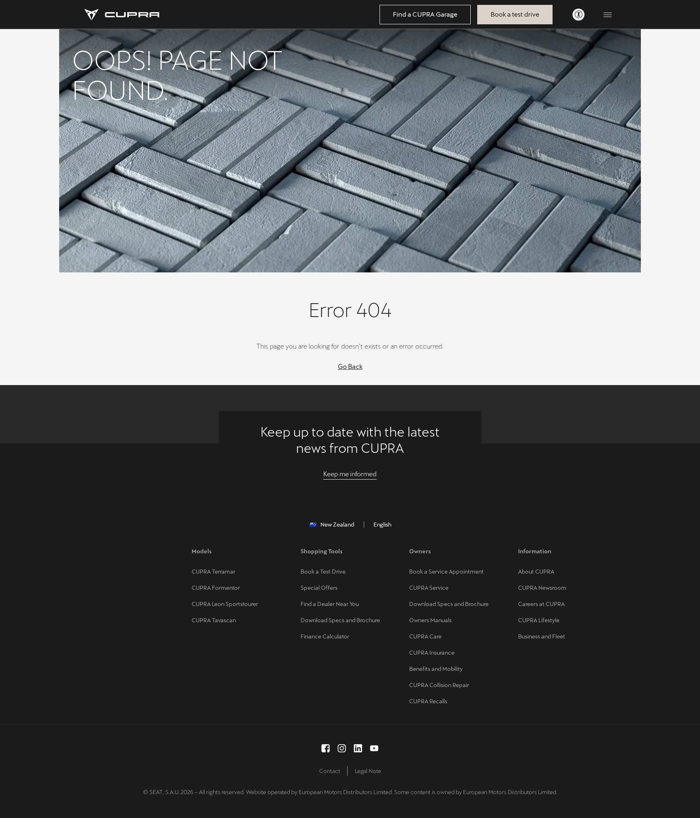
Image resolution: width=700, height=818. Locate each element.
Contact (329, 771)
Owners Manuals (430, 620)
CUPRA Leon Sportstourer (225, 604)
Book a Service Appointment (446, 571)
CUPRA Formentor (216, 588)
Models (202, 551)
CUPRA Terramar (213, 571)
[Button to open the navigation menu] (607, 14)
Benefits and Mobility (436, 669)
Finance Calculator (325, 636)
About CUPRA (536, 571)
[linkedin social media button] (358, 748)
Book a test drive (515, 14)
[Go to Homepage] (122, 14)
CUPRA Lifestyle (538, 620)
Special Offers (319, 588)
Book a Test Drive (323, 571)
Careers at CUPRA (541, 604)
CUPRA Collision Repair (439, 685)
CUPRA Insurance (432, 652)
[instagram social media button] (342, 748)
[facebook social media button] (326, 748)
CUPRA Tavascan (214, 620)
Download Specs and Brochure (340, 620)
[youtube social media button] (374, 748)
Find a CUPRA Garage (425, 14)
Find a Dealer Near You (330, 604)
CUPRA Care (425, 636)
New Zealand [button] (337, 524)
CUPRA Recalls (428, 701)
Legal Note (368, 771)
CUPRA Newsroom (542, 588)
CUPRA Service (428, 588)
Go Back (350, 366)
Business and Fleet (541, 636)
